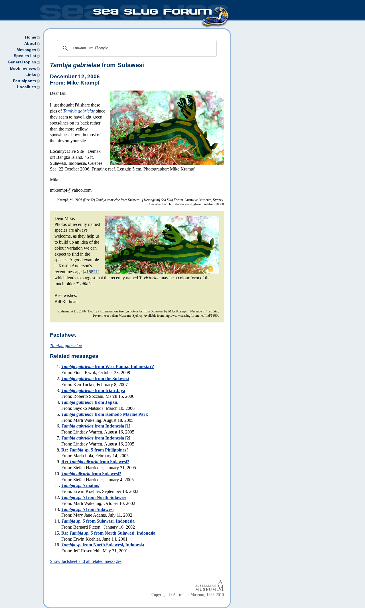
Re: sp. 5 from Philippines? (95, 450)
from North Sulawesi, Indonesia (102, 544)
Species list (25, 56)
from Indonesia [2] (95, 438)
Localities (26, 87)
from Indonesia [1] (95, 426)
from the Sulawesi (95, 378)
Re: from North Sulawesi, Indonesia (108, 533)
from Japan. (89, 402)
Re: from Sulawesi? (95, 461)
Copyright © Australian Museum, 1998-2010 (187, 595)
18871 (92, 271)
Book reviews (23, 68)
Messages (26, 50)
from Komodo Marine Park (104, 414)
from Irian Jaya (93, 390)
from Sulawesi (87, 509)
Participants (24, 81)
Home (30, 37)
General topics (22, 62)
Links (30, 75)
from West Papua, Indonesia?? (107, 366)
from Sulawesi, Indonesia (98, 521)
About (30, 43)
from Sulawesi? (91, 473)
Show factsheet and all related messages (85, 561)
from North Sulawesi (93, 497)
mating (80, 485)
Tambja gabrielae (79, 111)
